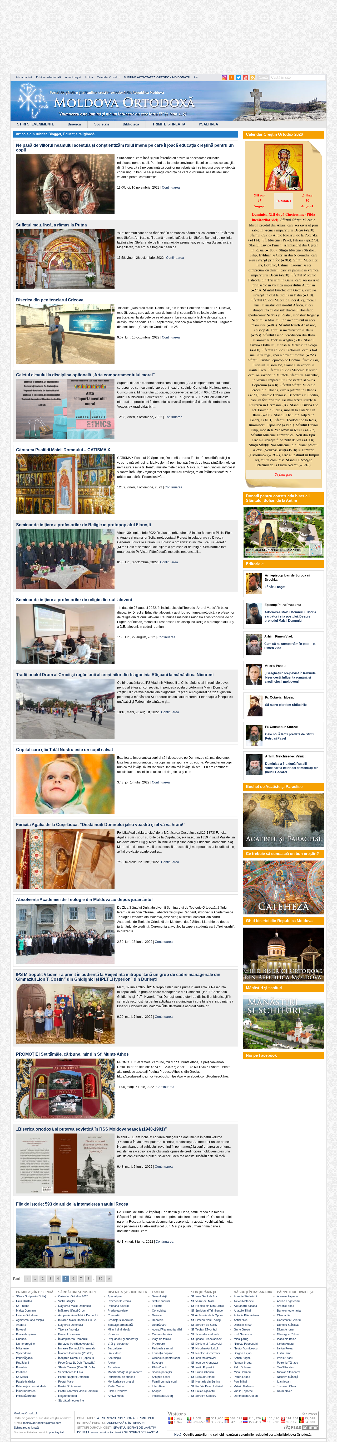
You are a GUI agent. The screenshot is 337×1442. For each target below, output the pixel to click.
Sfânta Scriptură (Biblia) (31, 1296)
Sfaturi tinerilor (161, 1301)
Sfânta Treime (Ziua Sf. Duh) (76, 1367)
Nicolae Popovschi (245, 1343)
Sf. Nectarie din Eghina (205, 1381)
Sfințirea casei (161, 1376)
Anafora (21, 1324)
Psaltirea (21, 1372)
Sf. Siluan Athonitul (202, 1372)
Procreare (158, 1343)
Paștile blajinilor (25, 1381)
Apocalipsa (115, 1296)
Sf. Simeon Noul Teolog (206, 1320)
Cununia (21, 1338)
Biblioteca (131, 124)
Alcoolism (114, 1367)
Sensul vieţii (159, 1296)
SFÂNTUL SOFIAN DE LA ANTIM (134, 1427)
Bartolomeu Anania (289, 1310)
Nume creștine (25, 1343)
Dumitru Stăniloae (288, 1324)
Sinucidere (114, 1353)
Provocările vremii (119, 1301)
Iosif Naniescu (243, 1334)
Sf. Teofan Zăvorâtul (204, 1329)
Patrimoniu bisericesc (121, 1376)
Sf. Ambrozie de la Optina (207, 1315)
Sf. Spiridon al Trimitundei (207, 1310)
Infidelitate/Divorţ (162, 1395)
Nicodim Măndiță (287, 1376)
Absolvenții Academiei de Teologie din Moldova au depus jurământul (84, 899)
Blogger (54, 134)
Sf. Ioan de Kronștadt (204, 1362)
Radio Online (116, 1386)
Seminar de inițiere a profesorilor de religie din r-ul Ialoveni (74, 600)
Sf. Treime (22, 1305)
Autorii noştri (73, 77)
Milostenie (22, 1348)
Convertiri (114, 1315)
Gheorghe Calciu (288, 1334)
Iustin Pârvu (284, 1353)
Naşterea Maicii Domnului (74, 1305)
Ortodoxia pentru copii (166, 1357)
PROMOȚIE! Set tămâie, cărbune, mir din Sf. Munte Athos (72, 1054)
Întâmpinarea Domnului (72, 1338)
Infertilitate (158, 1386)
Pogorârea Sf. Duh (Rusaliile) (76, 1362)
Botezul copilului (26, 1334)
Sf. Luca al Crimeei (203, 1376)
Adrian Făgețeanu (288, 1301)
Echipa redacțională (48, 77)
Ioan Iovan (283, 1381)
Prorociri (113, 1334)
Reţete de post (67, 1395)
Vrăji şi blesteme (118, 1343)
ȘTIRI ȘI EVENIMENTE (35, 124)
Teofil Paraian (285, 1367)
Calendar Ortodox (108, 77)
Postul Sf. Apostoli (69, 1386)
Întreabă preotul (26, 1395)
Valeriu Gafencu (244, 1386)
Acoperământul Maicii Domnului (78, 1315)
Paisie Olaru (285, 1357)
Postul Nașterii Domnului (73, 1376)
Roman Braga (242, 1362)
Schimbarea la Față (70, 1372)
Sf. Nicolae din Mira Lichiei (207, 1305)
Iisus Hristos (24, 1301)
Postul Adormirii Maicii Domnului (78, 1391)
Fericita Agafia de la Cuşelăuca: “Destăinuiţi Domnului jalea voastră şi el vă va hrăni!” (100, 824)
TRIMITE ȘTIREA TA (168, 124)
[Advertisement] (160, 37)
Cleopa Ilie (283, 1315)
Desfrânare (159, 1324)
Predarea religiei (118, 1310)
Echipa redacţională (26, 1427)
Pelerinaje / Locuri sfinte (31, 1386)
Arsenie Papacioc (288, 1296)
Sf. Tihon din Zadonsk (205, 1334)
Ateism (112, 1362)
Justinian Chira (286, 1386)
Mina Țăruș (241, 1338)
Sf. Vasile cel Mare (203, 1301)
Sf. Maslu (22, 1376)
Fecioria (157, 1305)
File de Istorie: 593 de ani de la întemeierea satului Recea (72, 1204)
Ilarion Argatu (285, 1343)
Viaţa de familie (161, 1338)
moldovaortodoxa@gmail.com (42, 1422)
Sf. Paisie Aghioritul (203, 1391)
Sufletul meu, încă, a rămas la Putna (51, 225)
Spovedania (23, 1353)
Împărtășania (24, 1357)
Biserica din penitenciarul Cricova (49, 300)
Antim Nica (240, 1320)
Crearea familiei (162, 1334)
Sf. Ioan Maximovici (203, 1357)
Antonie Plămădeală (246, 1315)
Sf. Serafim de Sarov (204, 1324)
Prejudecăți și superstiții (123, 1338)
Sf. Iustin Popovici (202, 1367)
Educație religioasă (79, 134)
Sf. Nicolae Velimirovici (205, 1353)
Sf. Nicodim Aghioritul (204, 1348)
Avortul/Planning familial (167, 1329)
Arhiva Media (116, 1395)
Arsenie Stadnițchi (245, 1296)
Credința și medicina (120, 1320)
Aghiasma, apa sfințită (30, 1320)
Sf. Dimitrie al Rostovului (206, 1343)
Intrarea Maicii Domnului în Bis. (77, 1320)
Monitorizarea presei (121, 1381)
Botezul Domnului (69, 1334)
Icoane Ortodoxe (27, 1315)
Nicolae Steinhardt (288, 1372)
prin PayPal (56, 1432)
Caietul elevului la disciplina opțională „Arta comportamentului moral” (85, 375)
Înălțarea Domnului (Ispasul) (76, 1357)
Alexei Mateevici (244, 1301)
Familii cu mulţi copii (164, 1381)
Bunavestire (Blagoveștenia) (76, 1343)
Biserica (74, 124)
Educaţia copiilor (162, 1353)
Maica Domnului (26, 1310)
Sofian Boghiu (242, 1357)
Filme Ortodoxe (117, 1391)
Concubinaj (159, 1310)
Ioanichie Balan (286, 1338)
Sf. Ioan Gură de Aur (204, 1296)
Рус (196, 77)
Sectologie (114, 1357)
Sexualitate (115, 1348)
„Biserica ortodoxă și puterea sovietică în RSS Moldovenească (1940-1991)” (91, 1129)
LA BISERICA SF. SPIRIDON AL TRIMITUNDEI (126, 1418)
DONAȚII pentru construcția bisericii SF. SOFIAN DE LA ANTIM (117, 1432)
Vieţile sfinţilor (66, 1301)
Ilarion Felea (285, 1348)
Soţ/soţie (157, 1362)
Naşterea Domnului (70, 1324)
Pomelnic (22, 1367)
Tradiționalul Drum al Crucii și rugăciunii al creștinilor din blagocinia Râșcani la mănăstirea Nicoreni (115, 674)
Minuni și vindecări (119, 1329)
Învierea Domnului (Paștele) (75, 1353)
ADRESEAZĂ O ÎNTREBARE (126, 1422)
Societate (101, 124)
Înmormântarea (26, 1391)
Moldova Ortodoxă (25, 1413)
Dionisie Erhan (243, 1324)
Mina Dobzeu (242, 1372)
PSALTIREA (208, 124)
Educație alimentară (120, 1324)
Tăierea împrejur (68, 1329)
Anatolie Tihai (242, 1310)
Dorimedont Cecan (246, 1395)
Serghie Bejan (242, 1353)
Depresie (157, 1320)
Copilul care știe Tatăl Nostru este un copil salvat (64, 749)
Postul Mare (65, 1381)
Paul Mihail (240, 1381)
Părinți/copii (159, 1367)
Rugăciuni (22, 1362)
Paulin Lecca (242, 1376)
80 (100, 1279)
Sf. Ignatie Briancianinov (206, 1338)
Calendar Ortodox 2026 (73, 1296)
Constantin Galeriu (289, 1320)
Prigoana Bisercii (118, 1305)
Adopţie (156, 1391)
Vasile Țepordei (243, 1391)
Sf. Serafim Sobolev (203, 1395)
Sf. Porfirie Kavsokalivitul (206, 1386)
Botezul (21, 1329)
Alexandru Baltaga (245, 1305)
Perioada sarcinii (162, 1348)
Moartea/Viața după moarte (125, 1372)
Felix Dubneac (243, 1367)
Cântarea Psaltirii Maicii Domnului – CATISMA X (63, 450)
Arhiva (89, 77)
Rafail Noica (284, 1391)
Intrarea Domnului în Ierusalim (77, 1348)
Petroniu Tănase (287, 1362)
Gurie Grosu (242, 1329)
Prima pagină (24, 77)
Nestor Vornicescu (245, 1348)
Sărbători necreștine (71, 1400)
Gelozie (157, 1315)
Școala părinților (162, 1372)
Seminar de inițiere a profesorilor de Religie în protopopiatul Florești (83, 525)
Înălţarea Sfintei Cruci (71, 1310)
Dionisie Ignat (285, 1329)
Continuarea (171, 187)
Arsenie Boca (285, 1305)
